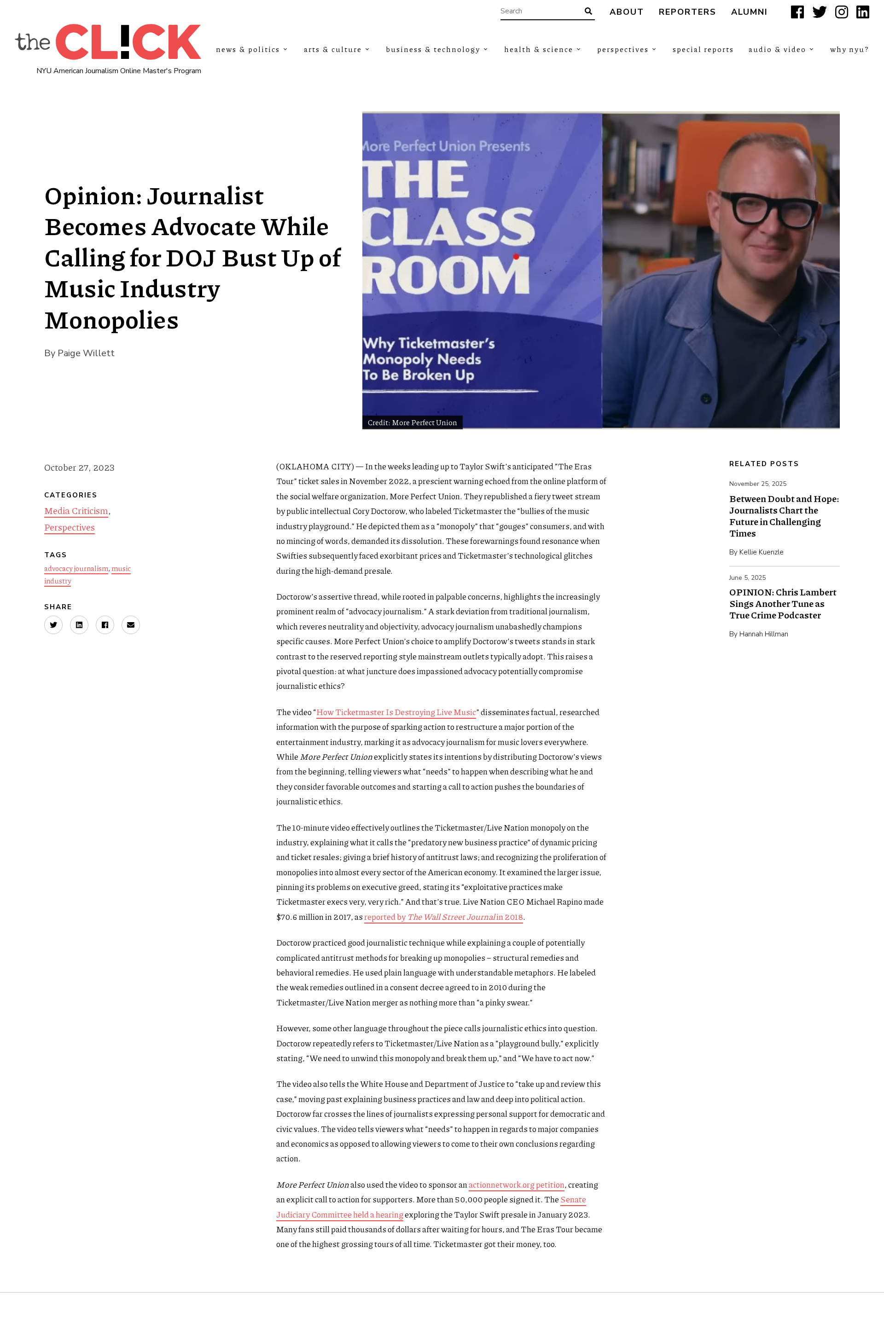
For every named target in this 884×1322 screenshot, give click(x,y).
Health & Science (538, 49)
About (627, 12)
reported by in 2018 (443, 917)
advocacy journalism (76, 568)
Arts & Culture (333, 49)
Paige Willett (86, 353)
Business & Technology (433, 49)
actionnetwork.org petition (516, 1184)
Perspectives (623, 49)
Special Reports (703, 49)
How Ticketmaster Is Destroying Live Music (396, 712)
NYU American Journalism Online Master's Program (118, 71)
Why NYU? (849, 49)
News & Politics (248, 49)
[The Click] (108, 42)
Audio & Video (777, 49)
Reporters (687, 12)
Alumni (749, 12)
